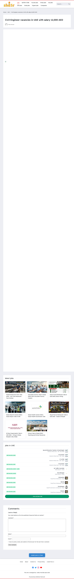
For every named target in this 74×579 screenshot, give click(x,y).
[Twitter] (35, 567)
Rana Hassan (11, 24)
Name (10, 534)
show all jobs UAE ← (37, 496)
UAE (9, 12)
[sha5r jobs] (9, 4)
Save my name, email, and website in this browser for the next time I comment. (29, 542)
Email (10, 539)
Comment (11, 518)
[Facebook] (33, 567)
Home (4, 12)
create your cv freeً (37, 555)
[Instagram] (38, 567)
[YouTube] (41, 567)
